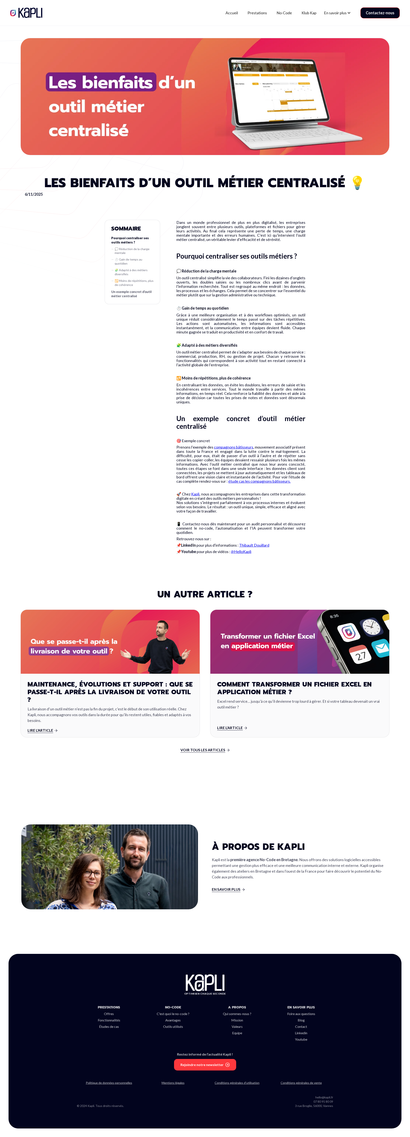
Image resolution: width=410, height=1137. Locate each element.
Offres (109, 1014)
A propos (237, 1007)
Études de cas (109, 1026)
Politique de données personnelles (109, 1083)
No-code (173, 1007)
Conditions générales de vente (301, 1083)
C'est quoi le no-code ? (173, 1014)
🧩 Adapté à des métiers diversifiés (131, 272)
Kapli (195, 494)
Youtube (301, 1039)
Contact (301, 1026)
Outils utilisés (173, 1026)
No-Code (284, 12)
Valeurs (237, 1026)
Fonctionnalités (109, 1020)
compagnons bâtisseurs (233, 447)
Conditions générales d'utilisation (237, 1083)
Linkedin (301, 1033)
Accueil (232, 12)
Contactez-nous (380, 12)
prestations (109, 1007)
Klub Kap (309, 12)
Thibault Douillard (254, 545)
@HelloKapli (241, 551)
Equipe (237, 1033)
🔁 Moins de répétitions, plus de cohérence (134, 283)
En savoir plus (301, 1007)
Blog (301, 1020)
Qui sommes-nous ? (237, 1014)
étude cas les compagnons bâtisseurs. (259, 481)
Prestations (257, 12)
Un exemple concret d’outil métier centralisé (131, 294)
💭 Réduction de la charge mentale (132, 251)
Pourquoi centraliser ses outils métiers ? (130, 240)
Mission (237, 1020)
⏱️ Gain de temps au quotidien (128, 261)
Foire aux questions (301, 1014)
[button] (339, 12)
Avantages (173, 1020)
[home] (27, 13)
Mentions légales (173, 1083)
